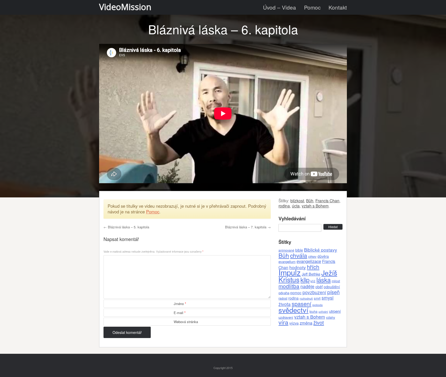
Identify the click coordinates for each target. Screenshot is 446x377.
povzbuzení (314, 292)
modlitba (288, 286)
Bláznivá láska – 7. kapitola (248, 226)
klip (304, 279)
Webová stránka (186, 321)
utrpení (335, 311)
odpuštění (332, 286)
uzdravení (285, 317)
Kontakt (338, 7)
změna (306, 323)
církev (312, 256)
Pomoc (312, 7)
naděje (307, 286)
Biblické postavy (320, 249)
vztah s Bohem (315, 205)
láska (323, 279)
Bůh (309, 200)
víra (283, 322)
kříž (312, 281)
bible (299, 250)
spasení (301, 304)
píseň (333, 292)
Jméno (180, 303)
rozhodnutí (306, 298)
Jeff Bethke (311, 274)
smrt (317, 298)
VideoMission (125, 7)
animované (286, 250)
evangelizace (309, 261)
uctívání (323, 312)
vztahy (330, 317)
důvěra (323, 256)
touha (313, 311)
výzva (294, 323)
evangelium (287, 261)
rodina (284, 205)
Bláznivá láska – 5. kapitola (126, 226)
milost (336, 281)
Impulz (289, 272)
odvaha (283, 292)
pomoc (295, 292)
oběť (319, 286)
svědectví (293, 310)
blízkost (297, 200)
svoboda (317, 305)
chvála (298, 255)
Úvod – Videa (279, 7)
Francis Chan (327, 200)
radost (282, 298)
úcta (296, 205)
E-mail (180, 312)
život (318, 322)
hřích (313, 267)
